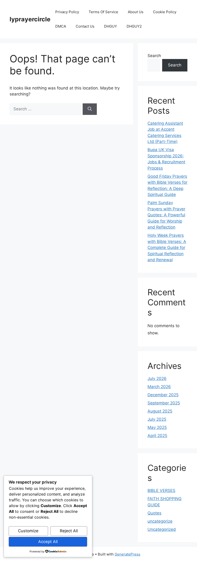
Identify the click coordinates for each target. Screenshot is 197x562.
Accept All (48, 541)
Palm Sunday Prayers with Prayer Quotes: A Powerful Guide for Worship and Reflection (166, 215)
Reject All (69, 530)
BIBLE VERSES (161, 490)
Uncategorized (162, 529)
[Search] (90, 109)
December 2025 (163, 394)
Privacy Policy (67, 12)
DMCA (60, 26)
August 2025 (160, 411)
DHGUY (110, 26)
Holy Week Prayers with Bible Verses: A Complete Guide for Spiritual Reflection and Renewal (167, 247)
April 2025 (157, 435)
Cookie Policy (164, 12)
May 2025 (157, 427)
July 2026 (157, 378)
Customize (28, 530)
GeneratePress (127, 554)
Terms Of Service (103, 12)
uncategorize (160, 521)
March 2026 (159, 386)
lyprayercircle (30, 19)
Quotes (154, 513)
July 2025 (157, 419)
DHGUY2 (134, 26)
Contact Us (85, 26)
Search (154, 55)
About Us (135, 12)
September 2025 (164, 403)
